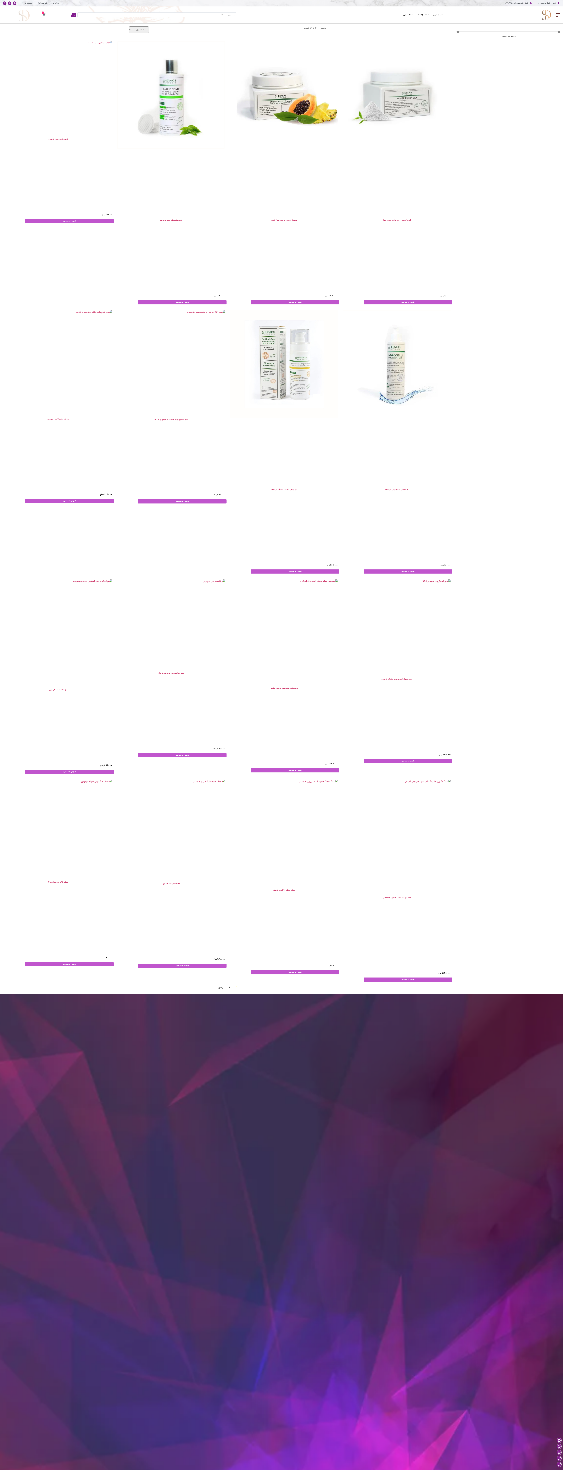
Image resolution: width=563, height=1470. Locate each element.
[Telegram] (14, 3)
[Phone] (559, 1458)
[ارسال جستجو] (73, 15)
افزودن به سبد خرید (407, 302)
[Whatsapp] (4, 3)
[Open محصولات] (419, 14)
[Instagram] (9, 3)
